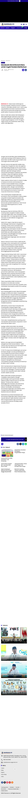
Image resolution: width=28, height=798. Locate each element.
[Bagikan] (26, 70)
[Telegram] (23, 444)
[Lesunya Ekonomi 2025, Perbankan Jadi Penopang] (7, 453)
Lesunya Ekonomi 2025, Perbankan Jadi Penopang (6, 460)
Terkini (2, 768)
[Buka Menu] (24, 24)
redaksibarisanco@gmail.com (10, 762)
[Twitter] (20, 444)
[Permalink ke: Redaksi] (2, 70)
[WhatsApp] (26, 444)
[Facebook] (18, 444)
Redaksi (5, 69)
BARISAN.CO (4, 104)
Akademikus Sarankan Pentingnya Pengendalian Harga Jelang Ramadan (20, 451)
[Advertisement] (14, 45)
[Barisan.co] (8, 24)
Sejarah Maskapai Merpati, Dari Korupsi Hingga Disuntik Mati (6, 470)
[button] (21, 24)
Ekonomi (3, 62)
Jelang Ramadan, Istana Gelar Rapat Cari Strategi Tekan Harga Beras (21, 465)
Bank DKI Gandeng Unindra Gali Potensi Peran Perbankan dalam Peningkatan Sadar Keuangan (21, 470)
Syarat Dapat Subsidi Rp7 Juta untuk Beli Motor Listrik (6, 465)
